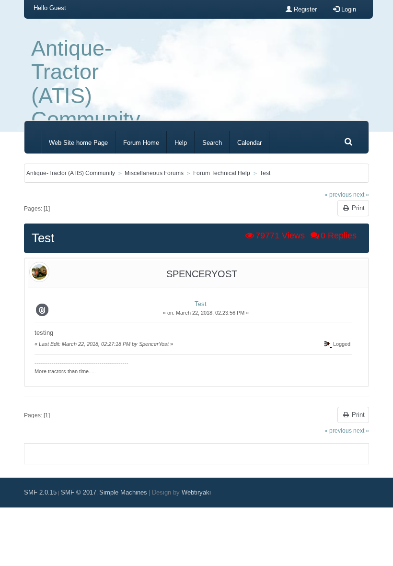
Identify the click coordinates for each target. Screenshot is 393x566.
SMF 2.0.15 (40, 492)
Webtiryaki (196, 492)
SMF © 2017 (78, 492)
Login (347, 9)
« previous (338, 194)
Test (201, 303)
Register (304, 9)
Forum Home (141, 142)
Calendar (249, 142)
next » (361, 194)
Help (180, 142)
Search (212, 142)
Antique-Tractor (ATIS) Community (85, 83)
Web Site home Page (78, 142)
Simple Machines (123, 492)
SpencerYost (201, 274)
